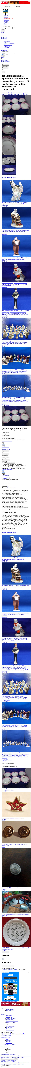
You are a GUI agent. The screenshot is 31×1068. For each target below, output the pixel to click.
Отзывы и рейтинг (11, 1022)
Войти (2, 57)
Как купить (9, 1015)
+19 (6, 449)
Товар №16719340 (23, 94)
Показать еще (5, 951)
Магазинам (9, 1028)
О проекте (3, 1007)
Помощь (3, 1014)
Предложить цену (14, 479)
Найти (3, 29)
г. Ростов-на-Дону (6, 93)
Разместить (4, 37)
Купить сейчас (11, 438)
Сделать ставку (5, 435)
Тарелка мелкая (11, 487)
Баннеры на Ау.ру (10, 1026)
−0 (9, 449)
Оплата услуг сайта (5, 1037)
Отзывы (4, 449)
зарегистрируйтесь (13, 969)
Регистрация (4, 60)
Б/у (8, 486)
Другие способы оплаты (9, 1044)
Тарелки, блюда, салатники (12, 94)
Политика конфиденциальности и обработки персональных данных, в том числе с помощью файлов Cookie (15, 1056)
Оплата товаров (4, 1046)
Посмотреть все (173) (7, 405)
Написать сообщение (7, 441)
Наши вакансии (10, 1009)
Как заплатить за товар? (12, 1021)
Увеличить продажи (11, 1018)
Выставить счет (10, 1030)
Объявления (9, 1027)
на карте (18, 466)
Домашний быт (14, 93)
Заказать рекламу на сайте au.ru (9, 1001)
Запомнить (5, 54)
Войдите (4, 969)
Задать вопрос (5, 451)
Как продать (9, 1017)
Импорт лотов (9, 1019)
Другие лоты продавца (9, 177)
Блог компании (10, 1010)
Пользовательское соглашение (8, 1054)
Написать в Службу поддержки (8, 1060)
